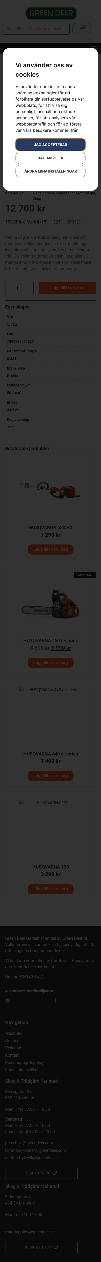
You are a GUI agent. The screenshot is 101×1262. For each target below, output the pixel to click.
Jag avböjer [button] (50, 158)
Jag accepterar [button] (50, 144)
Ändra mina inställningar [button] (50, 171)
